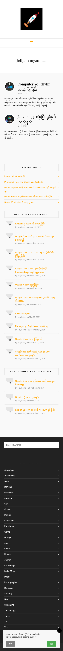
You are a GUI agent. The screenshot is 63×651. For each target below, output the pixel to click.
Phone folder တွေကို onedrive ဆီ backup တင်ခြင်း (28, 196)
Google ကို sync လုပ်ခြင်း (27, 397)
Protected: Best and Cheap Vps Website (23, 182)
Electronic (9, 520)
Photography (10, 582)
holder (7, 548)
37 (10, 270)
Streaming (9, 605)
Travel (7, 616)
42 (10, 237)
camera (8, 498)
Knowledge (9, 565)
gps (6, 543)
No (10, 644)
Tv (5, 621)
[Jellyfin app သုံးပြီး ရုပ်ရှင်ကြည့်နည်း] (9, 119)
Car (6, 503)
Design (7, 515)
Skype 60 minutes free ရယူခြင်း (19, 202)
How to (7, 554)
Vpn (6, 627)
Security (8, 593)
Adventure (9, 470)
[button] (55, 445)
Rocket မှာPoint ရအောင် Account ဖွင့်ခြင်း (35, 410)
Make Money (10, 571)
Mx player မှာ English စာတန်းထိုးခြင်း (32, 326)
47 (10, 225)
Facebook (9, 526)
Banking (8, 487)
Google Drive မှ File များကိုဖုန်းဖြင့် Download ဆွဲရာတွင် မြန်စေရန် (31, 270)
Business (8, 492)
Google (7, 537)
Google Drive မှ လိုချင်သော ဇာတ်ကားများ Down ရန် (35, 238)
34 (10, 286)
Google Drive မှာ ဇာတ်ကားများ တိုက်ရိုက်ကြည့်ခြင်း (34, 254)
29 (10, 340)
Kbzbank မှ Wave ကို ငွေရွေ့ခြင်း (30, 223)
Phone (7, 576)
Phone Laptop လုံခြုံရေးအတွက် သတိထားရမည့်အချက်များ (30, 189)
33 (10, 298)
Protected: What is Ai (14, 176)
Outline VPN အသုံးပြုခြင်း (27, 284)
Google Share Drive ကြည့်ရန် (28, 339)
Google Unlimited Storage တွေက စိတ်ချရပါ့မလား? (35, 299)
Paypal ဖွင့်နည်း (22, 313)
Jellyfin (7, 560)
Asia (6, 481)
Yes (51, 644)
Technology (10, 610)
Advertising (9, 475)
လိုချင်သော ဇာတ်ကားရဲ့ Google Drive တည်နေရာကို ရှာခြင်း (33, 353)
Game (7, 531)
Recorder (8, 588)
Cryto (7, 509)
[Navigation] (31, 43)
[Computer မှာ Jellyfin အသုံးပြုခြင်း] (9, 86)
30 (10, 327)
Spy (6, 599)
